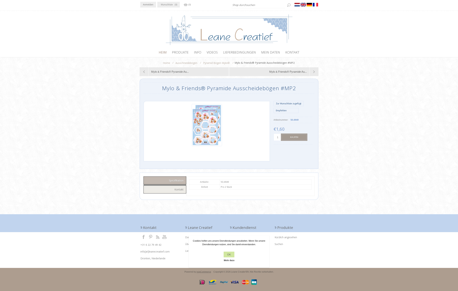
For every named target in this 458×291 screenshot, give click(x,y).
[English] (303, 5)
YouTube (164, 236)
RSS (157, 236)
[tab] (164, 180)
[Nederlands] (297, 5)
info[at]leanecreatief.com (155, 251)
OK (229, 254)
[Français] (315, 5)
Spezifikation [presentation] (176, 180)
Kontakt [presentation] (179, 189)
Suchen (279, 244)
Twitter (150, 236)
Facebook (143, 236)
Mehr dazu (229, 260)
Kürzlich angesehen (286, 237)
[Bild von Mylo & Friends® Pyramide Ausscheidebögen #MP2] (207, 145)
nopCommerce (204, 272)
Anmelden (148, 4)
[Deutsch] (309, 5)
